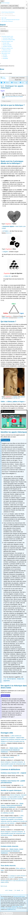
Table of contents (7, 101)
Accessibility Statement (11, 907)
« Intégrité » (5, 251)
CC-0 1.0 (8, 233)
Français (15, 82)
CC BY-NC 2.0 (16, 398)
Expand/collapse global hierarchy (2, 83)
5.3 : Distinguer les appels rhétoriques (17, 875)
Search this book (4, 26)
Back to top (3, 886)
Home (7, 82)
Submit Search (4, 31)
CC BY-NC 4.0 (11, 877)
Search (3, 913)
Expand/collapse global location (26, 82)
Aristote (15, 396)
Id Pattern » (6, 231)
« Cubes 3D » (7, 276)
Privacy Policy (15, 906)
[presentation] (8, 223)
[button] (5, 56)
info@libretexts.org (11, 909)
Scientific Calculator (7, 46)
